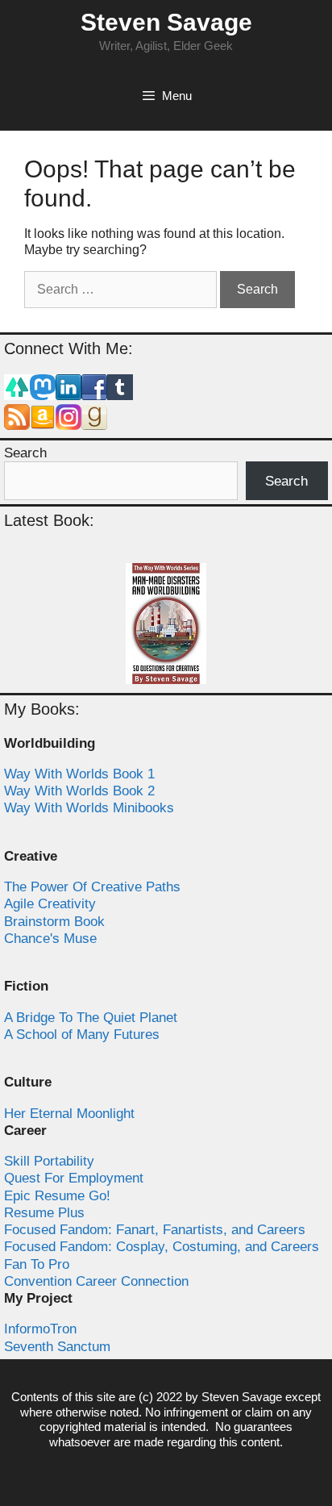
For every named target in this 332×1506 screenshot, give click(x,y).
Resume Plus (44, 1212)
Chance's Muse (50, 938)
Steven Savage (166, 22)
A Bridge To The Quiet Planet (90, 1017)
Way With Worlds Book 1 (79, 774)
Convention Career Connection (96, 1281)
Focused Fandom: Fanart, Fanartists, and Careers (154, 1229)
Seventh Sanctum (57, 1346)
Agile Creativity (50, 904)
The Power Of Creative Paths (92, 887)
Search (25, 453)
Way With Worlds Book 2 (79, 791)
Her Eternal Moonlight (69, 1113)
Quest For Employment (73, 1178)
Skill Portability (49, 1161)
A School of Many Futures (82, 1034)
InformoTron (40, 1329)
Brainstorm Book (54, 921)
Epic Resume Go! (57, 1196)
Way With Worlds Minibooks (89, 808)
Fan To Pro (36, 1264)
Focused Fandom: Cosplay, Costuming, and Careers (161, 1246)
